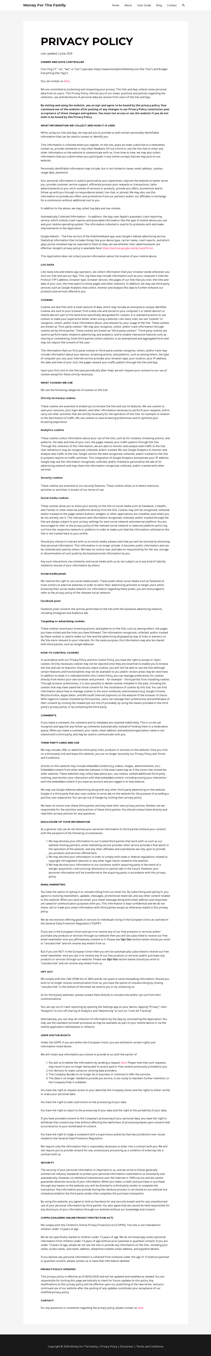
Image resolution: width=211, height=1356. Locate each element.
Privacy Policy (108, 1346)
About (128, 5)
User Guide (144, 5)
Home (115, 5)
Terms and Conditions (149, 1346)
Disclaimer (126, 1346)
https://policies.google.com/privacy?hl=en (127, 248)
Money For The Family (44, 5)
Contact (172, 5)
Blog (159, 5)
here (67, 81)
